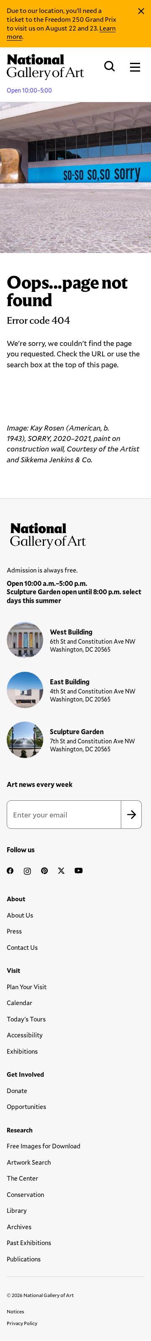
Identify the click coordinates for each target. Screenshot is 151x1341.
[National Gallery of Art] (75, 534)
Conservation (25, 1194)
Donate (17, 1090)
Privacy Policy (22, 1323)
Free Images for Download (44, 1146)
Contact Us (22, 947)
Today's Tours (26, 1019)
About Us (20, 915)
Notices (15, 1311)
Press (14, 931)
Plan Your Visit (27, 987)
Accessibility (25, 1035)
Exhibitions (22, 1051)
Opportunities (26, 1106)
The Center (22, 1178)
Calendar (19, 1002)
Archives (19, 1226)
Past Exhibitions (29, 1242)
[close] (141, 11)
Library (17, 1210)
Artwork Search (29, 1162)
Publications (24, 1259)
